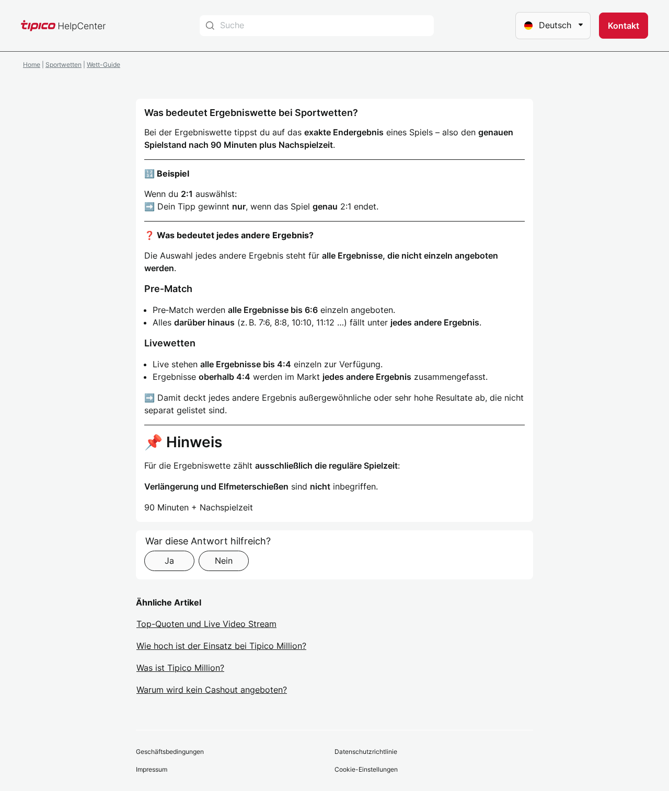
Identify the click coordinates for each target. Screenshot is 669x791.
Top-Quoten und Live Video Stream (206, 624)
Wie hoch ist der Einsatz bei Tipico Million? (221, 646)
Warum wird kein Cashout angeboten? (211, 689)
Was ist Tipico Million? (180, 667)
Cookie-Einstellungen (366, 769)
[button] (623, 26)
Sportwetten (63, 64)
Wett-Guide (103, 64)
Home (31, 64)
